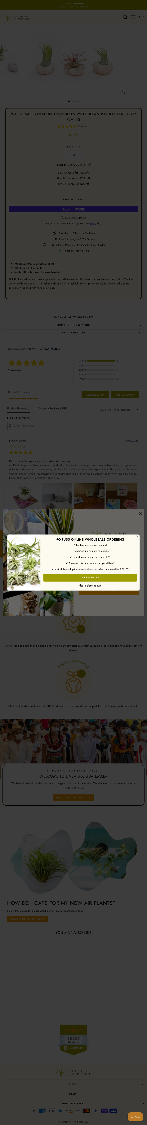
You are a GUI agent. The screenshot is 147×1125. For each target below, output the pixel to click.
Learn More (90, 577)
